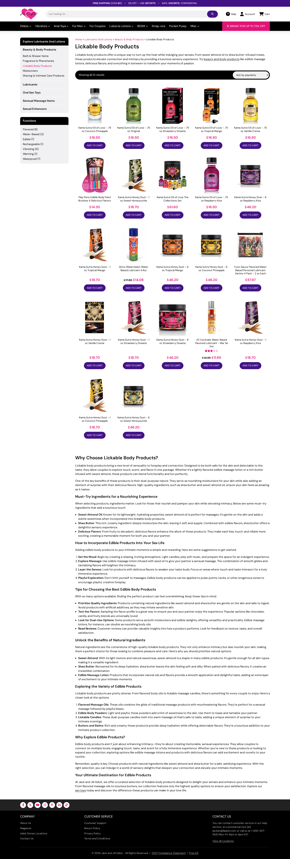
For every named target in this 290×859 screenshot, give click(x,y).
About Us (25, 823)
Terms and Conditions (97, 838)
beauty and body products (221, 59)
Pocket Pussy (177, 26)
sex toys (80, 790)
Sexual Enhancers (35, 109)
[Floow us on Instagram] (45, 805)
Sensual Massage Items (39, 101)
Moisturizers (30, 71)
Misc (193, 26)
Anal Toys (60, 26)
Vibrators (41, 26)
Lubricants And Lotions (98, 39)
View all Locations (223, 841)
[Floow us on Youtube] (37, 805)
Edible (27, 139)
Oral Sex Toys (32, 92)
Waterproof (30, 159)
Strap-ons (158, 26)
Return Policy (92, 828)
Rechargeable (31, 144)
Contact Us (27, 838)
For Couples (97, 26)
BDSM (141, 26)
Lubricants (30, 84)
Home (78, 39)
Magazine (25, 828)
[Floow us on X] (30, 805)
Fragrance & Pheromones (38, 61)
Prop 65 (193, 853)
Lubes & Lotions (120, 26)
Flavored (28, 129)
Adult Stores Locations (33, 833)
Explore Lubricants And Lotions (44, 41)
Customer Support (95, 823)
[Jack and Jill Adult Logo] (29, 14)
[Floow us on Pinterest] (52, 805)
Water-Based (31, 134)
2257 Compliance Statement (169, 853)
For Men (77, 26)
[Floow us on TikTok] (66, 805)
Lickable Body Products (37, 66)
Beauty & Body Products (129, 39)
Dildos (24, 26)
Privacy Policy (92, 833)
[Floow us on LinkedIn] (59, 805)
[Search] (212, 14)
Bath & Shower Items (36, 56)
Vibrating (28, 149)
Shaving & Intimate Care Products (43, 75)
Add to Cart (95, 145)
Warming (28, 154)
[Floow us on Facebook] (23, 805)
